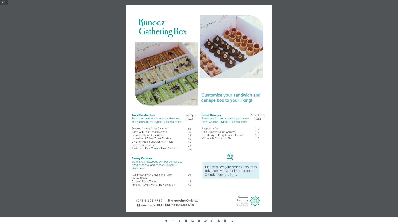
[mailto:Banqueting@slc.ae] (149, 201)
